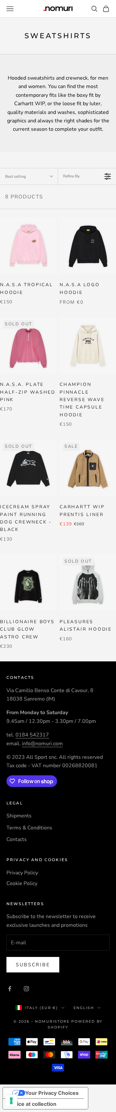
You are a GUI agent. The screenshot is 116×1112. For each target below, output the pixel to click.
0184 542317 (32, 734)
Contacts (16, 839)
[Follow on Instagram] (26, 988)
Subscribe (33, 964)
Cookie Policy (21, 883)
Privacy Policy (22, 872)
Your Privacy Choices (52, 1093)
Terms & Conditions (29, 827)
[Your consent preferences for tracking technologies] (11, 1101)
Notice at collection (32, 1104)
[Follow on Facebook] (9, 988)
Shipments (19, 815)
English (83, 1007)
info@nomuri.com (42, 743)
